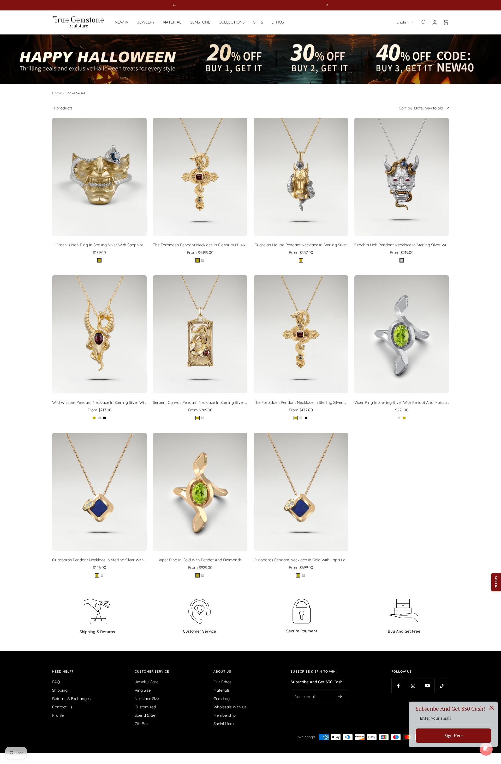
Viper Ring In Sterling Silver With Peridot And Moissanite (401, 402)
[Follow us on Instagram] (413, 686)
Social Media (224, 723)
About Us (222, 671)
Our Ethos (222, 681)
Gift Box (141, 723)
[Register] (340, 696)
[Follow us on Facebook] (398, 686)
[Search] (423, 22)
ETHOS (277, 22)
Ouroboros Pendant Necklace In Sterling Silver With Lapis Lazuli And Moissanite (99, 559)
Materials (221, 690)
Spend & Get (146, 715)
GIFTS (258, 22)
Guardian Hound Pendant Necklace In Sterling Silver (300, 244)
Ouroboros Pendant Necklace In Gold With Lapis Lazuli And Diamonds (301, 559)
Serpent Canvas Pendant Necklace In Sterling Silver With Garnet (200, 402)
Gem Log (221, 698)
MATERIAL (172, 22)
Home (57, 93)
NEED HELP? (62, 671)
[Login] (434, 22)
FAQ (56, 681)
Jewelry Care (146, 681)
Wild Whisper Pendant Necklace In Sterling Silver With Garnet (99, 402)
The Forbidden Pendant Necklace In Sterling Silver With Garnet (301, 402)
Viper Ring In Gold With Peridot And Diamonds (200, 559)
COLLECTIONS (231, 22)
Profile (58, 715)
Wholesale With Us (230, 706)
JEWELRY (145, 22)
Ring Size (143, 690)
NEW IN (122, 22)
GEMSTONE (200, 22)
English (403, 22)
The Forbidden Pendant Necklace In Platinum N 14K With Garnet (200, 244)
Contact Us (62, 706)
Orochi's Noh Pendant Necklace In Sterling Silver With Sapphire (401, 244)
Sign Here (453, 735)
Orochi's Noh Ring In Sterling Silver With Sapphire (99, 244)
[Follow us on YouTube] (427, 686)
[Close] (491, 708)
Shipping (60, 690)
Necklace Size (147, 698)
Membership (224, 715)
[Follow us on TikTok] (441, 686)
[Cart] (446, 22)
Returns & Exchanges (71, 698)
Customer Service (152, 671)
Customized (145, 706)
